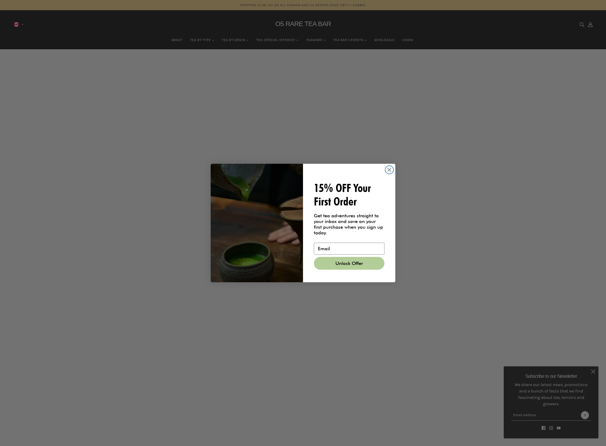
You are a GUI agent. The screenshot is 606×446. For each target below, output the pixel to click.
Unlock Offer (349, 263)
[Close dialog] (389, 170)
